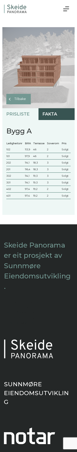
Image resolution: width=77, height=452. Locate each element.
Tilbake (20, 99)
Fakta (49, 114)
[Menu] (66, 9)
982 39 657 (26, 318)
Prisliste (18, 114)
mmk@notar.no (26, 323)
